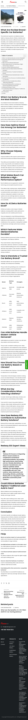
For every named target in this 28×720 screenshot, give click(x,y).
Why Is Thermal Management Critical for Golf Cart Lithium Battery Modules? (23, 660)
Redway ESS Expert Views (9, 87)
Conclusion (6, 91)
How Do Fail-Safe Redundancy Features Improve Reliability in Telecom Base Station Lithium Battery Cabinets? (22, 647)
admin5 (24, 26)
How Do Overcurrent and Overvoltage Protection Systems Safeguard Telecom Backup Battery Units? (23, 683)
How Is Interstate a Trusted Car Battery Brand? (12, 72)
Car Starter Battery (11, 6)
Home (2, 6)
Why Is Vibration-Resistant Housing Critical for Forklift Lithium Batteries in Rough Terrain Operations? (23, 670)
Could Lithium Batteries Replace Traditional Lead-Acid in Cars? (14, 89)
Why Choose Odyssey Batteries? (11, 62)
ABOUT (3, 639)
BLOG (20, 639)
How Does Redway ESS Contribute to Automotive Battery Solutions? (12, 84)
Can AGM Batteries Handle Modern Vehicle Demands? (13, 75)
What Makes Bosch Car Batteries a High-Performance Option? (13, 65)
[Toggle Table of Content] (24, 56)
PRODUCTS (12, 639)
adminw (17, 607)
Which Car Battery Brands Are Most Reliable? (13, 58)
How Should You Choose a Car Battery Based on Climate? (14, 78)
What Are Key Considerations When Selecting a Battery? (12, 81)
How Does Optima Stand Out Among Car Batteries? (13, 60)
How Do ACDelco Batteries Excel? (11, 67)
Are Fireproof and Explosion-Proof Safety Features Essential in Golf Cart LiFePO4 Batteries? (23, 696)
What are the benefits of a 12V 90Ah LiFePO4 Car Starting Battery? (13, 611)
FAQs (4, 93)
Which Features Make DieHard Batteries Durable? (12, 69)
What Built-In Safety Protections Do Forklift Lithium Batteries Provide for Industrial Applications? (22, 707)
